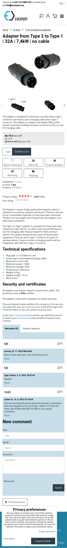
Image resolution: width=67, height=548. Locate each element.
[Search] (41, 16)
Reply (7, 358)
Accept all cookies (43, 541)
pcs (9, 151)
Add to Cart (23, 151)
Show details (9, 538)
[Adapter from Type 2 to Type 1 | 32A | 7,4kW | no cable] (33, 70)
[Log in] (48, 16)
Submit (58, 487)
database (35, 307)
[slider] (25, 196)
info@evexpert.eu (14, 5)
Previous (2, 104)
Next (64, 104)
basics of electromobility (20, 315)
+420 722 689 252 (22, 2)
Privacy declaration (47, 531)
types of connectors (20, 318)
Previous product (17, 502)
